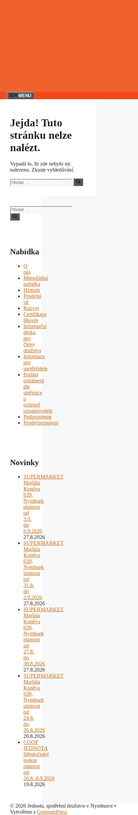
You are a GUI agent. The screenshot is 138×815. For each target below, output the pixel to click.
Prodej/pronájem (40, 423)
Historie (31, 290)
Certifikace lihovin (35, 317)
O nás (26, 269)
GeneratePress (52, 812)
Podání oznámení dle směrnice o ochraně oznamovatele (38, 393)
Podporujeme (37, 417)
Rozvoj (31, 308)
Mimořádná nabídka (35, 281)
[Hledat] (78, 182)
